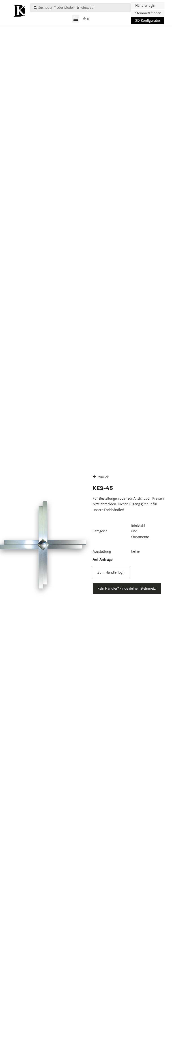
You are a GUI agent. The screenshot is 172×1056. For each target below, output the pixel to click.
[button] (75, 19)
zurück (103, 477)
